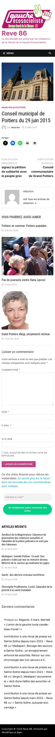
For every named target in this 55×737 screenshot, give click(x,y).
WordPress (7, 732)
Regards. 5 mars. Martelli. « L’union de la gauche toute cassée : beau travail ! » (27, 624)
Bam (19, 732)
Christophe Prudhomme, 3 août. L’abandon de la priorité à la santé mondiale (27, 588)
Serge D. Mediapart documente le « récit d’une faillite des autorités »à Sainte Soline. (27, 681)
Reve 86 (14, 33)
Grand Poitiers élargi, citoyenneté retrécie (26, 334)
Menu (10, 53)
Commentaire (11, 370)
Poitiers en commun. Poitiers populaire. (24, 226)
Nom (5, 412)
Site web (7, 439)
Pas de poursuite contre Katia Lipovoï (23, 280)
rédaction (15, 127)
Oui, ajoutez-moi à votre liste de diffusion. (24, 454)
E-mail (6, 425)
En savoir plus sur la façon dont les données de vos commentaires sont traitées (26, 482)
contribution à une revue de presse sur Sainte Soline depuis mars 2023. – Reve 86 (28, 641)
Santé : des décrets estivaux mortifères (23, 574)
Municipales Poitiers (14, 107)
